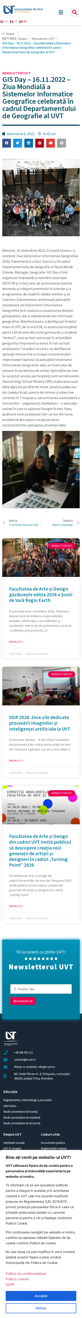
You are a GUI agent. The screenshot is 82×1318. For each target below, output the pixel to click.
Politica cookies (17, 1279)
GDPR (10, 1284)
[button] (74, 12)
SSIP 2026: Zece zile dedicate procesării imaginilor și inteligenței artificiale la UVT (39, 723)
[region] (41, 1234)
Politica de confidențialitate (26, 1273)
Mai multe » (16, 641)
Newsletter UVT (43, 38)
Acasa (22, 38)
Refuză (41, 1308)
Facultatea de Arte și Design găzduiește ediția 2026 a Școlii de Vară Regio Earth (40, 594)
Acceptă (41, 1296)
